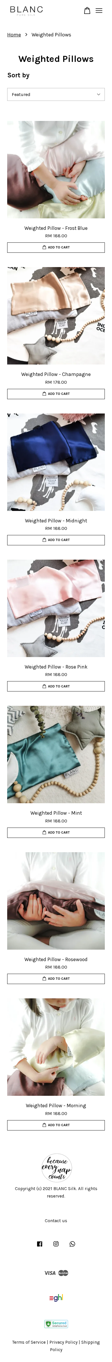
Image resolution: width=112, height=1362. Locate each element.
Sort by (18, 75)
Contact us (56, 1220)
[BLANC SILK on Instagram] (56, 1246)
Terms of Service (29, 1342)
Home (14, 35)
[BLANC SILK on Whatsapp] (72, 1246)
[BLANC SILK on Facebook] (40, 1246)
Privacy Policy (63, 1342)
